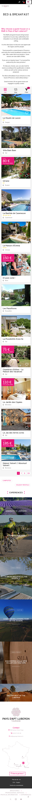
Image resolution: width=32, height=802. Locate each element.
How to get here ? (18, 773)
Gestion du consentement (16, 785)
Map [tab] (15, 92)
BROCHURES (15, 790)
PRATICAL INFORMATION (9, 794)
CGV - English (16, 782)
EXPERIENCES (26, 794)
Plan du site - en (16, 779)
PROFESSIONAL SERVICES (15, 792)
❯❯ (28, 473)
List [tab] (5, 92)
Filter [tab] (26, 92)
